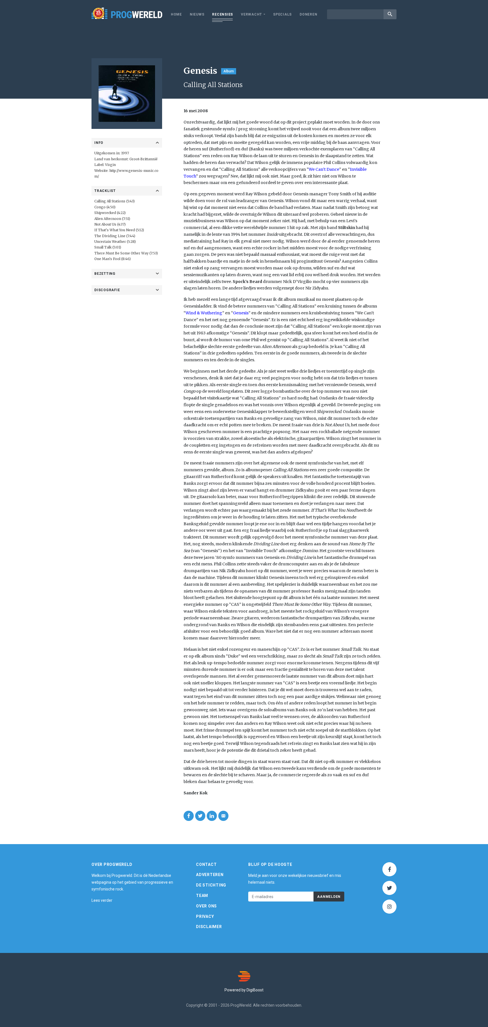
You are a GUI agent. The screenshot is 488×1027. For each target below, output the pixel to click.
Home (176, 14)
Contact (206, 864)
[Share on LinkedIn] (212, 816)
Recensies (222, 14)
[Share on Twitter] (200, 816)
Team (202, 895)
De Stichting (211, 885)
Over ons (206, 906)
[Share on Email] (223, 816)
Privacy (205, 916)
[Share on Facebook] (189, 816)
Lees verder (101, 900)
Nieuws (197, 14)
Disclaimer (209, 926)
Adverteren (210, 874)
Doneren (308, 14)
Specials (282, 14)
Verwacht (251, 14)
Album (228, 71)
